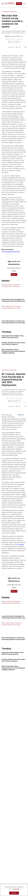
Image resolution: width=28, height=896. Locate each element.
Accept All (14, 893)
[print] (25, 47)
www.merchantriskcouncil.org (11, 251)
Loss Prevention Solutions (9, 11)
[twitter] (14, 47)
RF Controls (20, 544)
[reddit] (16, 47)
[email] (19, 47)
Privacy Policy (16, 889)
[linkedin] (11, 47)
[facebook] (9, 47)
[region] (14, 890)
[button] (3, 4)
